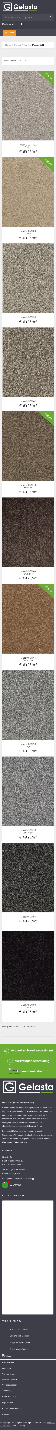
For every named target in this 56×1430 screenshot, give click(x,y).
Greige (28, 147)
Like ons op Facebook (19, 1336)
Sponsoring (7, 1390)
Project (17, 45)
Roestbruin (28, 660)
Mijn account (7, 1402)
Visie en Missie (9, 1374)
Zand (28, 233)
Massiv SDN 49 (28, 571)
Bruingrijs (28, 573)
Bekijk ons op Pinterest (20, 1342)
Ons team (6, 1368)
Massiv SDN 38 (28, 317)
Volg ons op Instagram (19, 1329)
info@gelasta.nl (15, 1173)
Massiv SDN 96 (28, 916)
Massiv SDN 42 (28, 401)
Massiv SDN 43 (28, 485)
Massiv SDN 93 (28, 744)
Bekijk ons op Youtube (19, 1349)
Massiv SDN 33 (28, 231)
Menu (10, 32)
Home (8, 45)
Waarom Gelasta (9, 1379)
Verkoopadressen (9, 1385)
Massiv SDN (38, 45)
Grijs (28, 746)
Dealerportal (8, 24)
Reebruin (28, 487)
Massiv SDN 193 (28, 144)
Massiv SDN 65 (28, 658)
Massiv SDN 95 (28, 830)
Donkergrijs (28, 832)
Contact (5, 1414)
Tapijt (26, 45)
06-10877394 (15, 1185)
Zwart (28, 1007)
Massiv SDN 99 (28, 1005)
